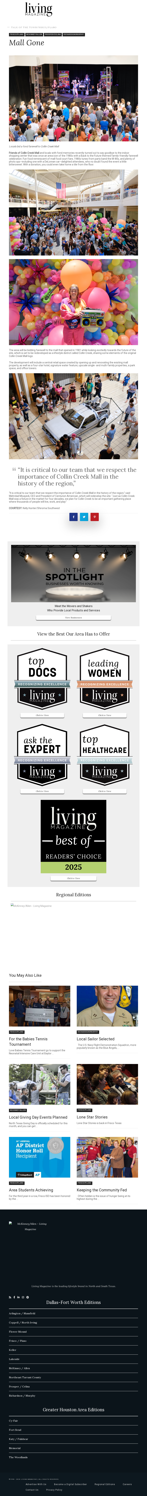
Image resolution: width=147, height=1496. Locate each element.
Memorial (14, 1448)
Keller (12, 1350)
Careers (127, 1484)
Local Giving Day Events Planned (38, 1117)
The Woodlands (18, 1457)
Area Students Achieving (31, 1190)
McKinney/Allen (34, 34)
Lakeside (14, 1359)
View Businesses (73, 617)
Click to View (42, 715)
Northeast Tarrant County (25, 1377)
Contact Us (32, 1490)
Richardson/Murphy (74, 34)
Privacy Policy (54, 1490)
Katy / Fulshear (18, 1439)
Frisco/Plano (47, 27)
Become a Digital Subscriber (70, 1484)
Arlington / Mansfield (22, 1313)
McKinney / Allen (19, 1368)
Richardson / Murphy (22, 1395)
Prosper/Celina (53, 34)
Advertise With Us (36, 1484)
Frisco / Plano (18, 1340)
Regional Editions (105, 1484)
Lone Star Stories (92, 1117)
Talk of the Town (24, 27)
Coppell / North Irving (23, 1322)
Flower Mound (18, 1331)
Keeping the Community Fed (102, 1190)
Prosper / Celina (19, 1386)
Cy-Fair (13, 1420)
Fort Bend (15, 1429)
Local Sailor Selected (96, 1039)
